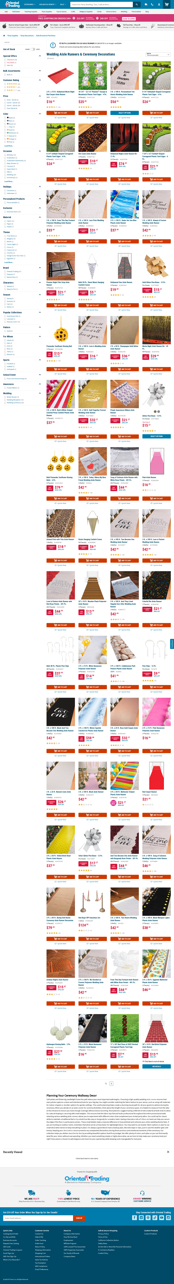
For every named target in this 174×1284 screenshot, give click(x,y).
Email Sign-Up (8, 1253)
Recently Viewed (12, 1152)
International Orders (42, 1256)
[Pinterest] (148, 1217)
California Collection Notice (108, 1240)
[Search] (137, 4)
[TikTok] (154, 1217)
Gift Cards (6, 1247)
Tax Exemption (40, 1263)
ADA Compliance (41, 1266)
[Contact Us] (152, 4)
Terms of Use (102, 1237)
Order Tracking (40, 1240)
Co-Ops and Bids (9, 1237)
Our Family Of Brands (71, 1253)
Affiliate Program (70, 1243)
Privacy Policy (103, 1234)
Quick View (61, 117)
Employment (68, 1240)
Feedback (172, 644)
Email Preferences (41, 1269)
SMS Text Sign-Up (9, 1256)
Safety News (102, 1243)
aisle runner (151, 1099)
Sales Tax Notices (41, 1260)
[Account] (159, 4)
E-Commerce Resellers (106, 1250)
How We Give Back (70, 1237)
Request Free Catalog (11, 1243)
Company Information (72, 1234)
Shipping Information (43, 1250)
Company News (69, 1256)
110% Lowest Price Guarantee (74, 1247)
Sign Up (79, 1218)
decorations (68, 1130)
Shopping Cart (40, 1253)
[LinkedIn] (141, 1217)
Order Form (39, 1243)
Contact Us (39, 1234)
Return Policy (40, 1247)
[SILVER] (158, 411)
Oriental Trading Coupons (12, 1250)
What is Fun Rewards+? (11, 1260)
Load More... (8, 146)
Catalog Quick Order (10, 1234)
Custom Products (150, 1234)
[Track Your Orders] (146, 4)
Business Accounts (10, 1240)
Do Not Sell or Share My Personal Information (114, 1247)
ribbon (143, 1119)
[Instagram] (168, 1217)
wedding (90, 1108)
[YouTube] (161, 1217)
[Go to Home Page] (4, 36)
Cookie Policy (103, 1253)
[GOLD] (155, 411)
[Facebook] (134, 1217)
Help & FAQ (39, 1237)
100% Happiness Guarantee (74, 1250)
